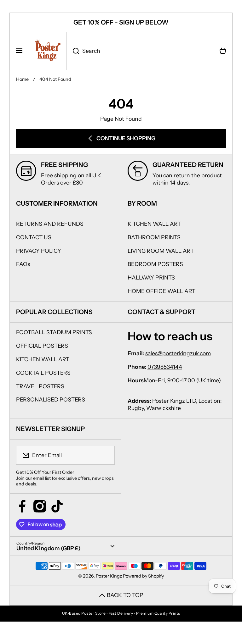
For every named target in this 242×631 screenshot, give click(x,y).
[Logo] (47, 51)
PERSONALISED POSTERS (50, 399)
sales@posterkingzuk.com (178, 353)
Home (22, 79)
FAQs (23, 264)
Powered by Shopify (143, 576)
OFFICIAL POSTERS (42, 345)
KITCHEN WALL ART (154, 223)
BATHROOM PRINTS (154, 237)
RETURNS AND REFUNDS (50, 223)
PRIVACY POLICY (38, 250)
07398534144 (164, 366)
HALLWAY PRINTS (151, 277)
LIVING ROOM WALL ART (161, 250)
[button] (222, 51)
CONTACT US (33, 237)
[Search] (72, 51)
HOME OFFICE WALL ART (161, 291)
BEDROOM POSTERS (155, 264)
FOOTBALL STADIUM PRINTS (54, 332)
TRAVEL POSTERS (40, 386)
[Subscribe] (106, 455)
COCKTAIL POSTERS (43, 372)
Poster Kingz (109, 576)
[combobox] (139, 51)
